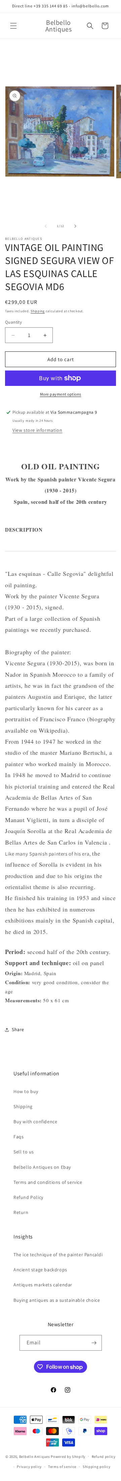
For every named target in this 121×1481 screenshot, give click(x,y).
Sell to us (23, 1152)
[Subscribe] (94, 1343)
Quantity (13, 322)
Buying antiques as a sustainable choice (56, 1300)
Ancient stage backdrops (40, 1270)
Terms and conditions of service (47, 1182)
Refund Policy (28, 1197)
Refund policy (104, 1456)
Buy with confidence (35, 1122)
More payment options (60, 394)
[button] (13, 25)
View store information (37, 430)
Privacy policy (29, 1466)
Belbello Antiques (34, 1456)
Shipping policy (97, 1466)
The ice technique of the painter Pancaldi (58, 1255)
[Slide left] (45, 226)
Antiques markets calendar (42, 1285)
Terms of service (62, 1466)
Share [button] (18, 1029)
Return (21, 1212)
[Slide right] (75, 226)
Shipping (38, 311)
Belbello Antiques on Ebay (42, 1167)
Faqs (18, 1137)
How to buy (25, 1091)
